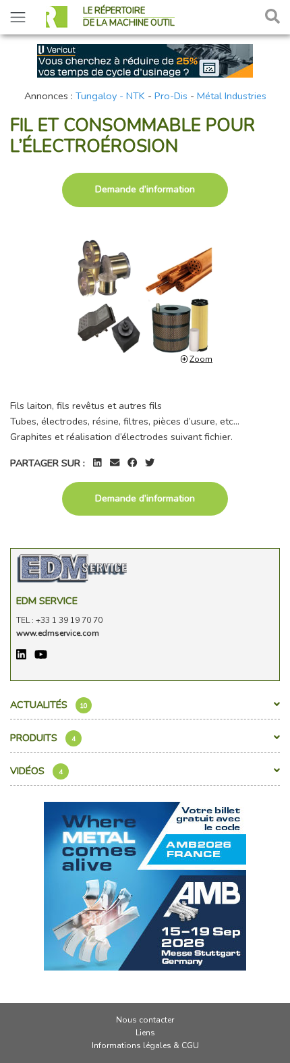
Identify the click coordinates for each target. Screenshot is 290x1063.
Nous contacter (145, 1019)
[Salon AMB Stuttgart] (145, 885)
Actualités (49, 704)
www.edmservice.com (57, 633)
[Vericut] (145, 59)
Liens (145, 1032)
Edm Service (47, 600)
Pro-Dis (170, 96)
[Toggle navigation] (18, 17)
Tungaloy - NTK (110, 96)
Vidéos (36, 771)
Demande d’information (145, 189)
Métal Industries (231, 96)
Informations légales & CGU (145, 1045)
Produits (43, 737)
